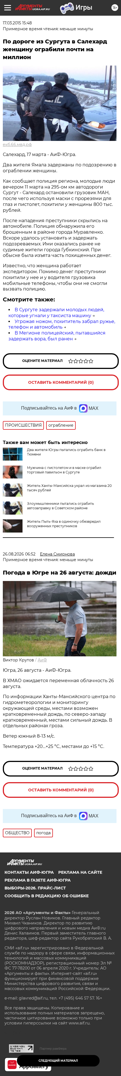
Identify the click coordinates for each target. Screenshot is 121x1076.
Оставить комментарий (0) (61, 382)
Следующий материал (58, 1061)
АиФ (42, 660)
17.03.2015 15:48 (17, 22)
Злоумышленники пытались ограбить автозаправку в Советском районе (60, 505)
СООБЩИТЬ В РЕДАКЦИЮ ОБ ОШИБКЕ (47, 895)
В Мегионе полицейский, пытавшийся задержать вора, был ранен (57, 335)
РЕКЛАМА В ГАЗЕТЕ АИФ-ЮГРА (38, 880)
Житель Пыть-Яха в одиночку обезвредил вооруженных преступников (64, 523)
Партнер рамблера (53, 1048)
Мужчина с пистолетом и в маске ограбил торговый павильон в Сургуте (64, 470)
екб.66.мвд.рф (17, 144)
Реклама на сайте (80, 872)
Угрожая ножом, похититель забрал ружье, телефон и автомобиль (61, 324)
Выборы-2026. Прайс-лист (35, 888)
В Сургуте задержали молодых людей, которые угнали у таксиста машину (56, 312)
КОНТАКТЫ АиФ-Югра (29, 872)
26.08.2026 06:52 (19, 554)
